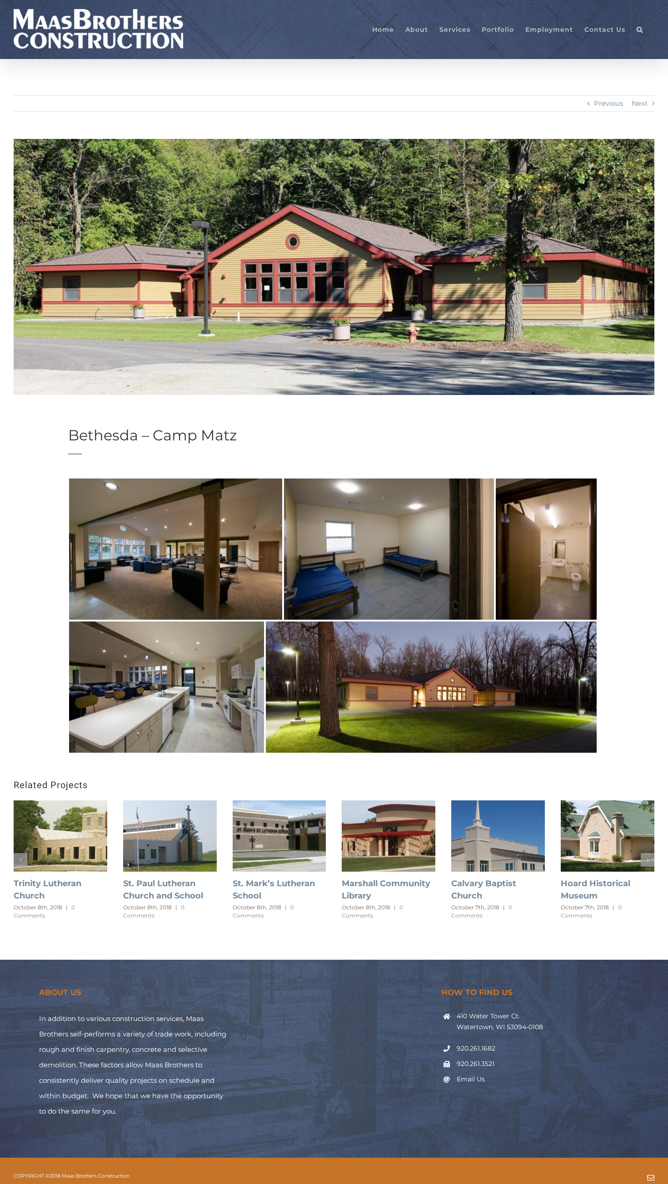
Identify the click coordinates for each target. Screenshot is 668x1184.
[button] (640, 29)
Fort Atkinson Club (163, 883)
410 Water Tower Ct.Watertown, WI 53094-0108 (500, 1021)
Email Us (471, 1079)
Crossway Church (270, 883)
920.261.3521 (475, 1064)
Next (640, 103)
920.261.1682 (476, 1048)
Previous (608, 103)
